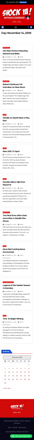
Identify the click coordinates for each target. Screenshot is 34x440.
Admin (21, 57)
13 (21, 372)
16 (5, 376)
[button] (28, 27)
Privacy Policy (22, 427)
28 (25, 379)
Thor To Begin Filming (13, 319)
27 (21, 379)
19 (17, 376)
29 (29, 379)
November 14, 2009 (10, 57)
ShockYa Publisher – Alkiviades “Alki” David (17, 431)
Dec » (9, 388)
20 (21, 376)
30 (5, 383)
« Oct (4, 388)
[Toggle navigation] (16, 27)
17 (9, 376)
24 (9, 379)
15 (29, 372)
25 (13, 379)
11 (13, 372)
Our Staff (15, 427)
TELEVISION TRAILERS (8, 282)
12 (17, 372)
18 (13, 376)
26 (17, 379)
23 (5, 379)
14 (25, 372)
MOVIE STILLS (6, 47)
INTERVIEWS (6, 81)
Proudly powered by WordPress (12, 421)
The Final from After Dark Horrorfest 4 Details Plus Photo (15, 218)
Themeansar (17, 423)
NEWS (4, 114)
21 (25, 376)
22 (29, 376)
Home (9, 427)
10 (9, 372)
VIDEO (4, 148)
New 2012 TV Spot (11, 151)
